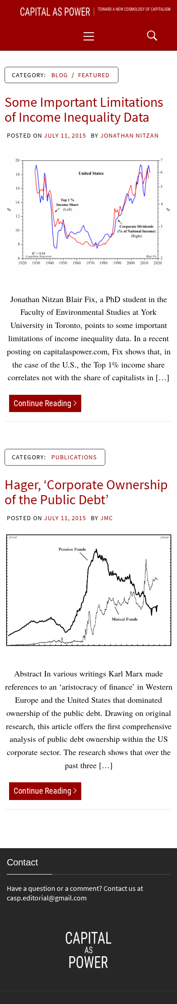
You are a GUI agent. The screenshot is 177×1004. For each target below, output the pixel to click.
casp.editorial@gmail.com (47, 897)
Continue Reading (42, 403)
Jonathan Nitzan (129, 135)
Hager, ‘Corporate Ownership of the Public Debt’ (86, 492)
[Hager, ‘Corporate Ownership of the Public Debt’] (88, 589)
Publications (74, 457)
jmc (106, 518)
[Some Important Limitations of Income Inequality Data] (88, 210)
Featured (94, 75)
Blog (59, 75)
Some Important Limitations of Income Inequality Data (84, 109)
